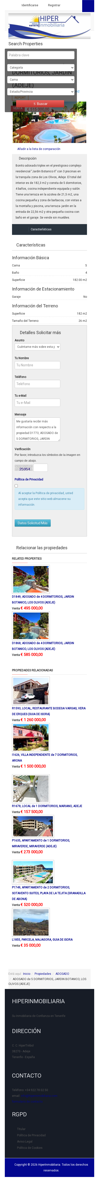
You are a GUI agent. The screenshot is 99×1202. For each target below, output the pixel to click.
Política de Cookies (30, 1148)
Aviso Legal (24, 1141)
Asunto (19, 340)
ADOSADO (62, 974)
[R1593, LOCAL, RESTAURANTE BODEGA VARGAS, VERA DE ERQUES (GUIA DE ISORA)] (31, 690)
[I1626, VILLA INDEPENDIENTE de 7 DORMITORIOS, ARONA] (31, 737)
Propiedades (43, 974)
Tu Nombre (22, 358)
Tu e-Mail (20, 395)
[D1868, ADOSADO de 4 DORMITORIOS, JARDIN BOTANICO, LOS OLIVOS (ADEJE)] (31, 625)
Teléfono (20, 377)
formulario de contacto (27, 1101)
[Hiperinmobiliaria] (49, 26)
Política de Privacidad (29, 479)
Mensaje (20, 414)
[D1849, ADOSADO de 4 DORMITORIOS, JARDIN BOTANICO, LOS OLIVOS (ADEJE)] (31, 579)
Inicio (26, 974)
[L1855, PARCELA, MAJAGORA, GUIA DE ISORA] (31, 922)
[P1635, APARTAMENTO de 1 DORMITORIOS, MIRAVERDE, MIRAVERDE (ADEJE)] (33, 826)
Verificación (23, 449)
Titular (21, 1129)
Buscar (42, 104)
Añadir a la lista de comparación (38, 149)
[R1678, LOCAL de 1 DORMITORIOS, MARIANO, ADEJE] (31, 788)
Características (41, 229)
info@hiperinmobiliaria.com (39, 1096)
